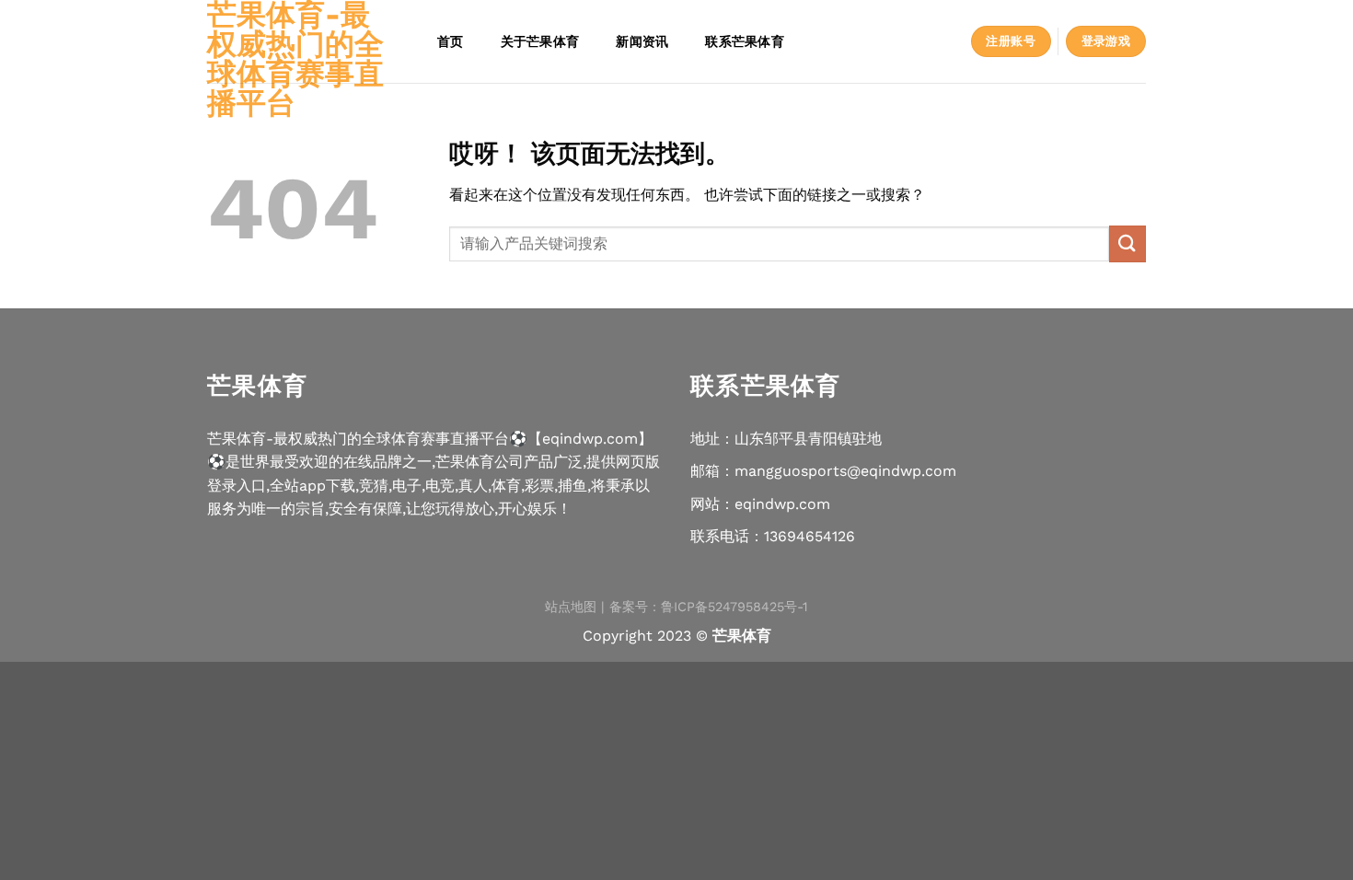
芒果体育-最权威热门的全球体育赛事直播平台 (295, 59)
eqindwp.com (782, 504)
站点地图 (570, 606)
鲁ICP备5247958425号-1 (734, 606)
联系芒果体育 (744, 41)
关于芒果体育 (540, 41)
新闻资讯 (642, 41)
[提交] (1127, 243)
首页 (450, 41)
